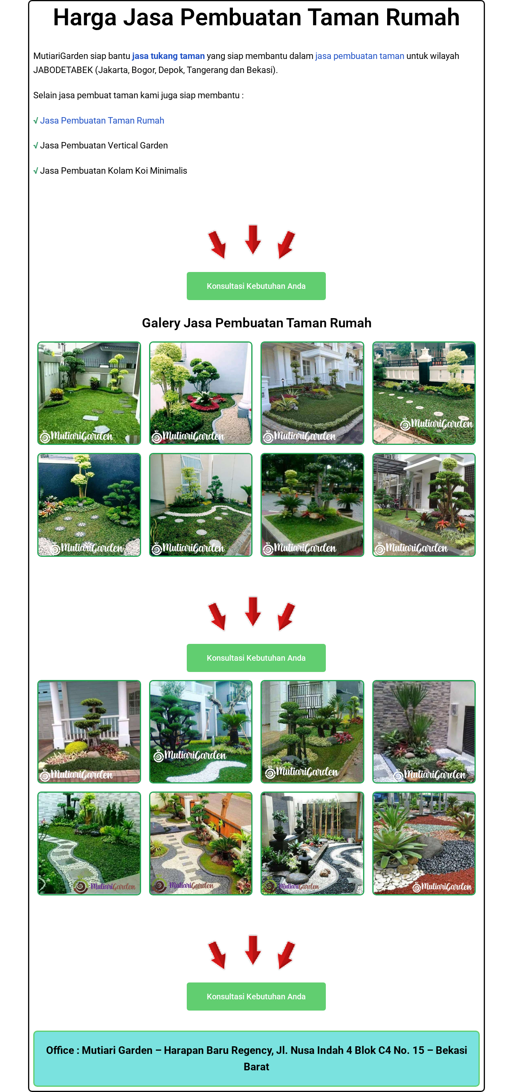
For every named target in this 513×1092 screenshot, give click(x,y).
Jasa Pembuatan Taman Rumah (103, 121)
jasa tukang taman (168, 56)
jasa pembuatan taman (359, 56)
